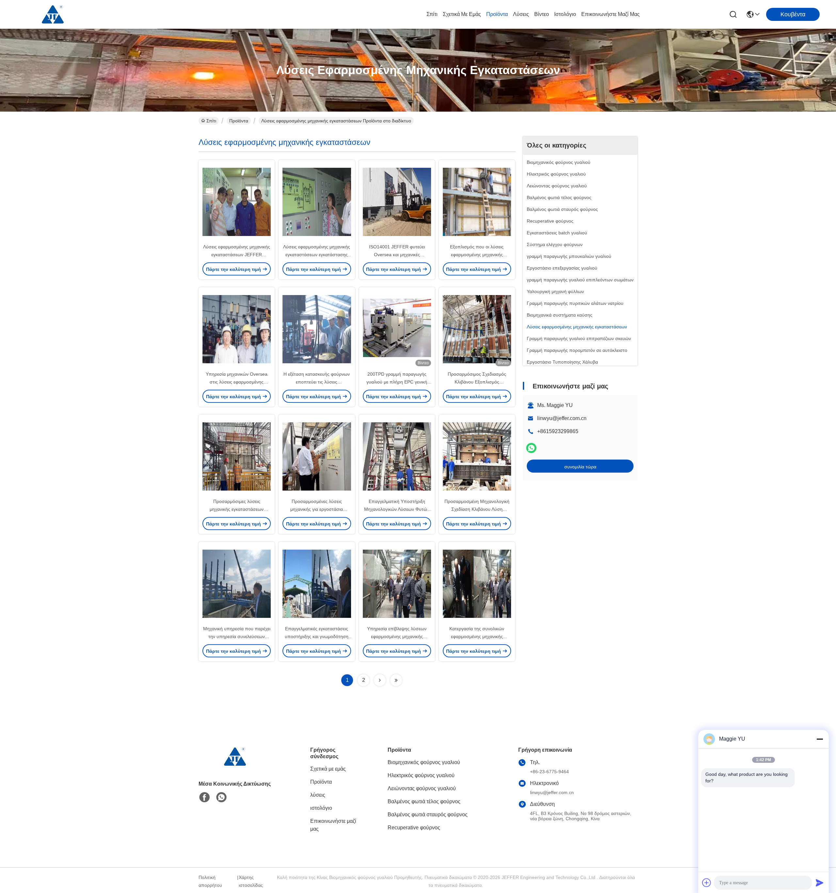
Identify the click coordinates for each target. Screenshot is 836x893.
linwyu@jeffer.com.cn (562, 418)
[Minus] (820, 739)
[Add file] (706, 882)
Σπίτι (432, 14)
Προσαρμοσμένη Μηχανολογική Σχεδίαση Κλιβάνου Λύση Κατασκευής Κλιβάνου (476, 509)
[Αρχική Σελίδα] (234, 764)
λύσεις (521, 14)
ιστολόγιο (565, 14)
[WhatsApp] (531, 448)
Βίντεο (541, 14)
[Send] (819, 882)
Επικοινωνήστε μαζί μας (610, 14)
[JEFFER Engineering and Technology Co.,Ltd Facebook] (204, 797)
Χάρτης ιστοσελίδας (251, 881)
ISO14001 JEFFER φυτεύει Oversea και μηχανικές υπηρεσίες (397, 254)
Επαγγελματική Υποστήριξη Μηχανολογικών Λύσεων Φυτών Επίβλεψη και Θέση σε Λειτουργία (397, 509)
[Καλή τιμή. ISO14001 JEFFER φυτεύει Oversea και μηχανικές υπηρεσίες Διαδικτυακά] (397, 201)
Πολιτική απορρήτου (210, 881)
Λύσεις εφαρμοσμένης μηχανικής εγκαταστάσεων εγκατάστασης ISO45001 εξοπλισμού (316, 254)
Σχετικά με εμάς (462, 14)
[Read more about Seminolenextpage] (380, 680)
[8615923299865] (221, 797)
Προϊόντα (497, 14)
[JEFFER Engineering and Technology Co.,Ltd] (52, 14)
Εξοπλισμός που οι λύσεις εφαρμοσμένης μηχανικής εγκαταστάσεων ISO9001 (477, 254)
